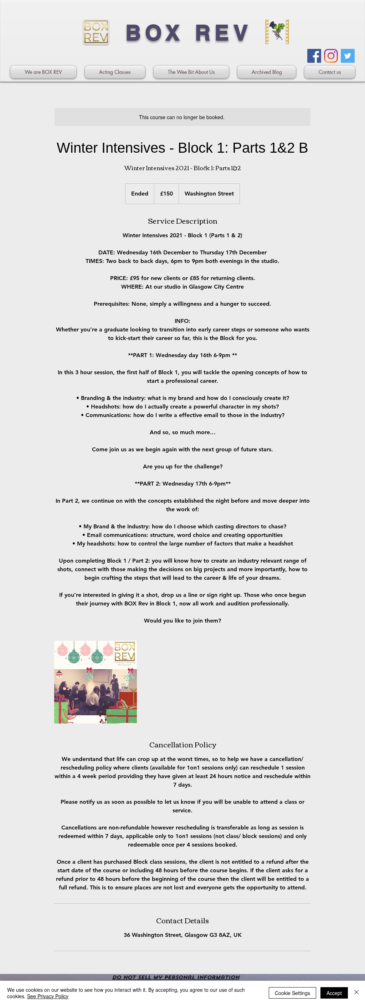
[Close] (356, 992)
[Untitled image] (95, 682)
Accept (334, 992)
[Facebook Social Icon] (314, 56)
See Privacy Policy (47, 996)
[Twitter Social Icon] (348, 56)
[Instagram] (331, 56)
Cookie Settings (292, 992)
